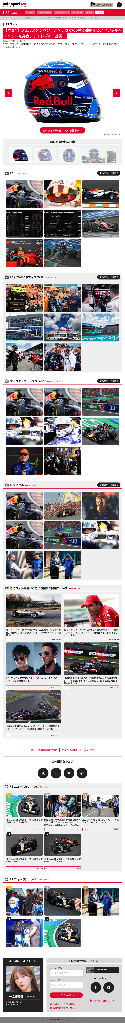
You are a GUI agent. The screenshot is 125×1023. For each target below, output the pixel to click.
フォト (99, 12)
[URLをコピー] (82, 773)
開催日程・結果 (44, 12)
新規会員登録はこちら (63, 1008)
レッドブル (91, 750)
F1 (33, 750)
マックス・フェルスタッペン (72, 750)
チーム (89, 12)
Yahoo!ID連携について (104, 1000)
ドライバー (77, 12)
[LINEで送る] (69, 773)
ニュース (30, 12)
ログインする (64, 995)
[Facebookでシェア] (56, 773)
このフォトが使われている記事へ (61, 130)
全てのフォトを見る (108, 173)
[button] (116, 93)
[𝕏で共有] (43, 773)
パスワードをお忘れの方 (64, 1004)
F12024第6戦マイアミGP (48, 750)
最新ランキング (61, 12)
